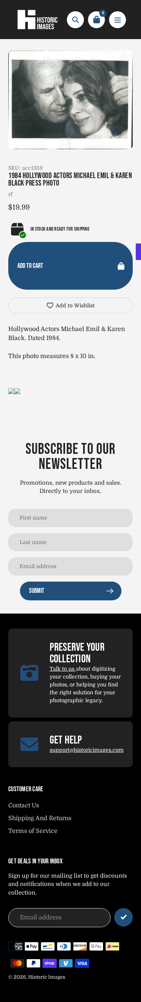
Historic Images (46, 977)
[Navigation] (117, 19)
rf (10, 194)
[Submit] (123, 917)
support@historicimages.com (87, 750)
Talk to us (63, 669)
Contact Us (23, 805)
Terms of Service (33, 831)
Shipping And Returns (39, 818)
